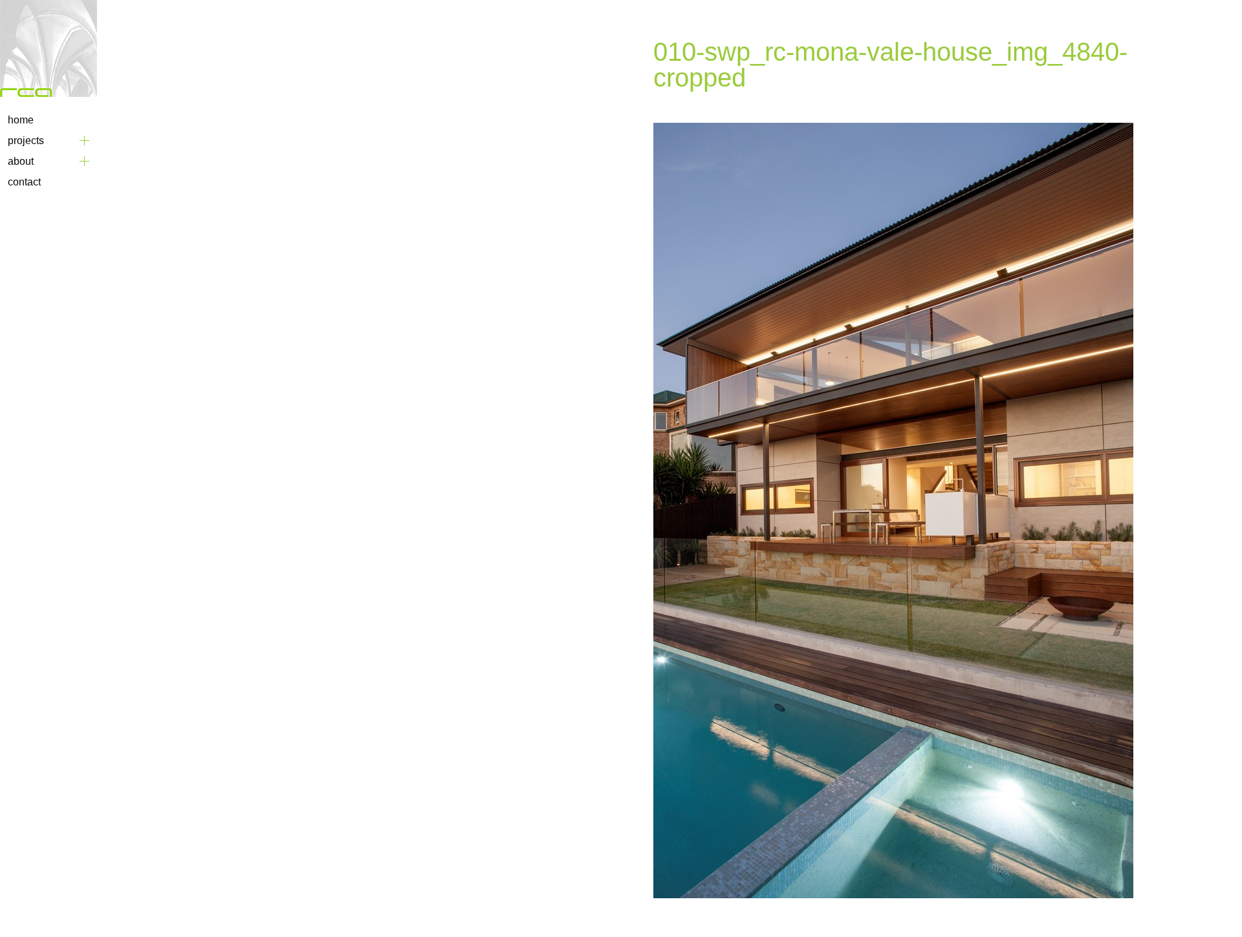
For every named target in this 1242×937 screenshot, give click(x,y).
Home (21, 119)
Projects (26, 140)
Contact (24, 181)
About (21, 161)
